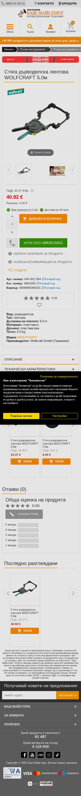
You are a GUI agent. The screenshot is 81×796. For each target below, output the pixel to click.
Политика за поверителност (59, 376)
